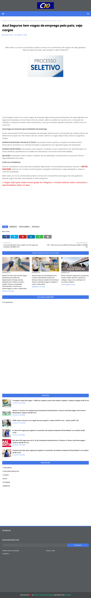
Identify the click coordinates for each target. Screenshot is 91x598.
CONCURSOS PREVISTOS (11, 471)
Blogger (68, 595)
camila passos (9, 35)
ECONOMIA (6, 482)
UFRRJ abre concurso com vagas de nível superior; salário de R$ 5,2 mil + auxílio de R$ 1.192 (45, 420)
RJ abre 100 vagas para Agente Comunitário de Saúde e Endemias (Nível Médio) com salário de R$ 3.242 (48, 431)
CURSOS (6, 475)
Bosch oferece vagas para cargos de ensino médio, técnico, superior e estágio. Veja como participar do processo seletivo (75, 279)
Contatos (5, 554)
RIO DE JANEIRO (24, 227)
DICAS (5, 479)
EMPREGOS (13, 227)
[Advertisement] (45, 98)
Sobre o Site (50, 551)
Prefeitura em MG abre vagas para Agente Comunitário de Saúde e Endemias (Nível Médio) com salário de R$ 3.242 (50, 451)
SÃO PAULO (16, 21)
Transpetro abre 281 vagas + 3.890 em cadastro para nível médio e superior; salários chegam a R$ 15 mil (50, 400)
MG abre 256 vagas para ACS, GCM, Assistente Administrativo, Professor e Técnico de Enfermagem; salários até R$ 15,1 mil (48, 441)
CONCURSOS (7, 468)
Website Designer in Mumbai (43, 595)
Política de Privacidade (10, 551)
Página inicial (7, 21)
